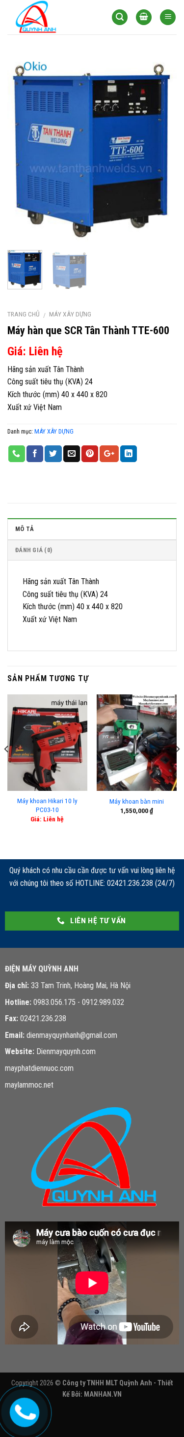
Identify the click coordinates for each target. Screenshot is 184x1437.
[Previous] (23, 148)
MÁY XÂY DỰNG (70, 314)
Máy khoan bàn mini (136, 801)
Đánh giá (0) (33, 550)
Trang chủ (23, 314)
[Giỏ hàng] (144, 17)
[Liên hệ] (23, 1410)
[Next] (161, 148)
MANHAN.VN (103, 1394)
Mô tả (24, 528)
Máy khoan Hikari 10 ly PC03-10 (47, 805)
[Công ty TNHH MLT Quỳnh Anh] (52, 17)
